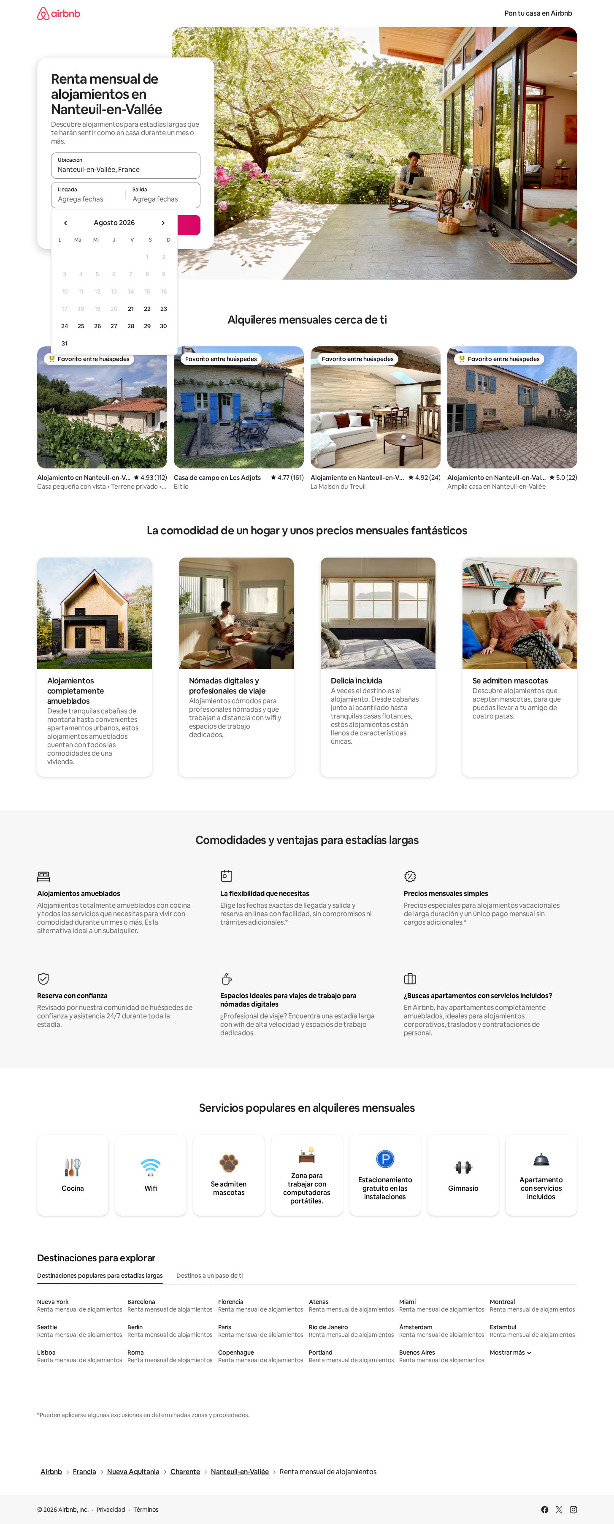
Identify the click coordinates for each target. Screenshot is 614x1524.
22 (147, 309)
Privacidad (111, 1509)
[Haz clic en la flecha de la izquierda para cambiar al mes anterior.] (65, 223)
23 (163, 309)
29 (147, 326)
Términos (146, 1509)
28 (130, 326)
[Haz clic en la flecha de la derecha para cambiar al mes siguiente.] (162, 223)
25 (81, 326)
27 (114, 326)
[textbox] (88, 199)
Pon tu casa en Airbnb (538, 13)
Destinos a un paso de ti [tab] (209, 1275)
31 (65, 343)
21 (131, 309)
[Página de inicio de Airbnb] (58, 13)
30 (163, 326)
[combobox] (126, 169)
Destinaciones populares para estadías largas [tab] (100, 1275)
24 (64, 326)
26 (97, 326)
